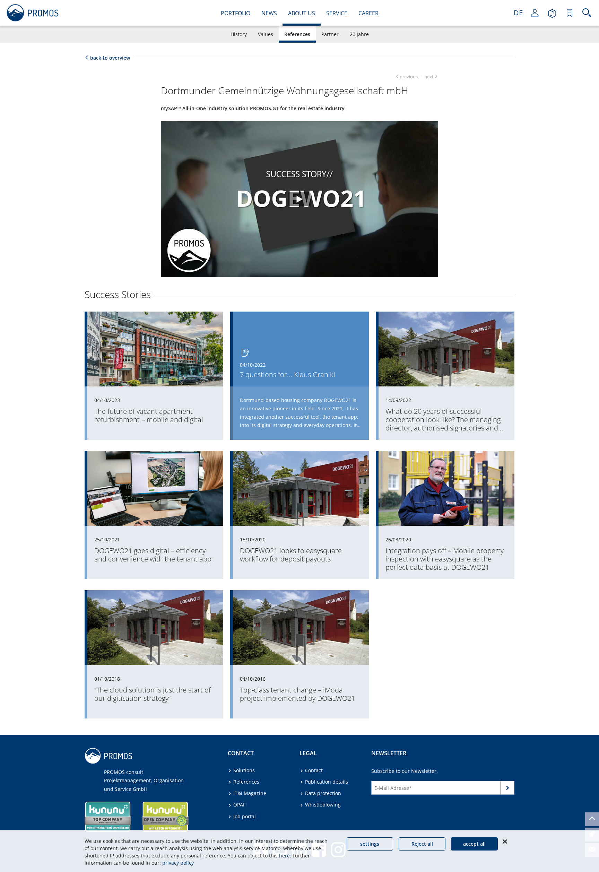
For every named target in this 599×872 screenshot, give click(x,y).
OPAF (239, 804)
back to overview (110, 57)
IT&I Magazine (249, 793)
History (239, 34)
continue (507, 789)
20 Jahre (359, 34)
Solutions (244, 770)
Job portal (244, 816)
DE (518, 12)
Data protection (323, 793)
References (297, 34)
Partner (330, 34)
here (284, 855)
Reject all (422, 843)
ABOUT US (301, 13)
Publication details (326, 781)
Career (368, 13)
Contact (314, 770)
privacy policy (178, 863)
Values (265, 34)
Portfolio (235, 13)
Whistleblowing (323, 804)
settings (369, 843)
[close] (505, 841)
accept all (474, 843)
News (269, 13)
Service (336, 13)
